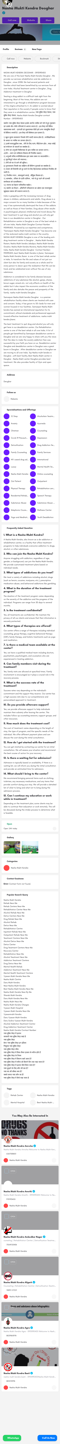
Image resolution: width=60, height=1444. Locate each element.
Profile (6, 49)
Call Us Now (48, 1437)
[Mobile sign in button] (45, 4)
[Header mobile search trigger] (57, 4)
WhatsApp (13, 1437)
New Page (37, 49)
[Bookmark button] (54, 1160)
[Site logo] (9, 4)
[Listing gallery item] (12, 847)
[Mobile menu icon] (3, 4)
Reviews (20, 49)
